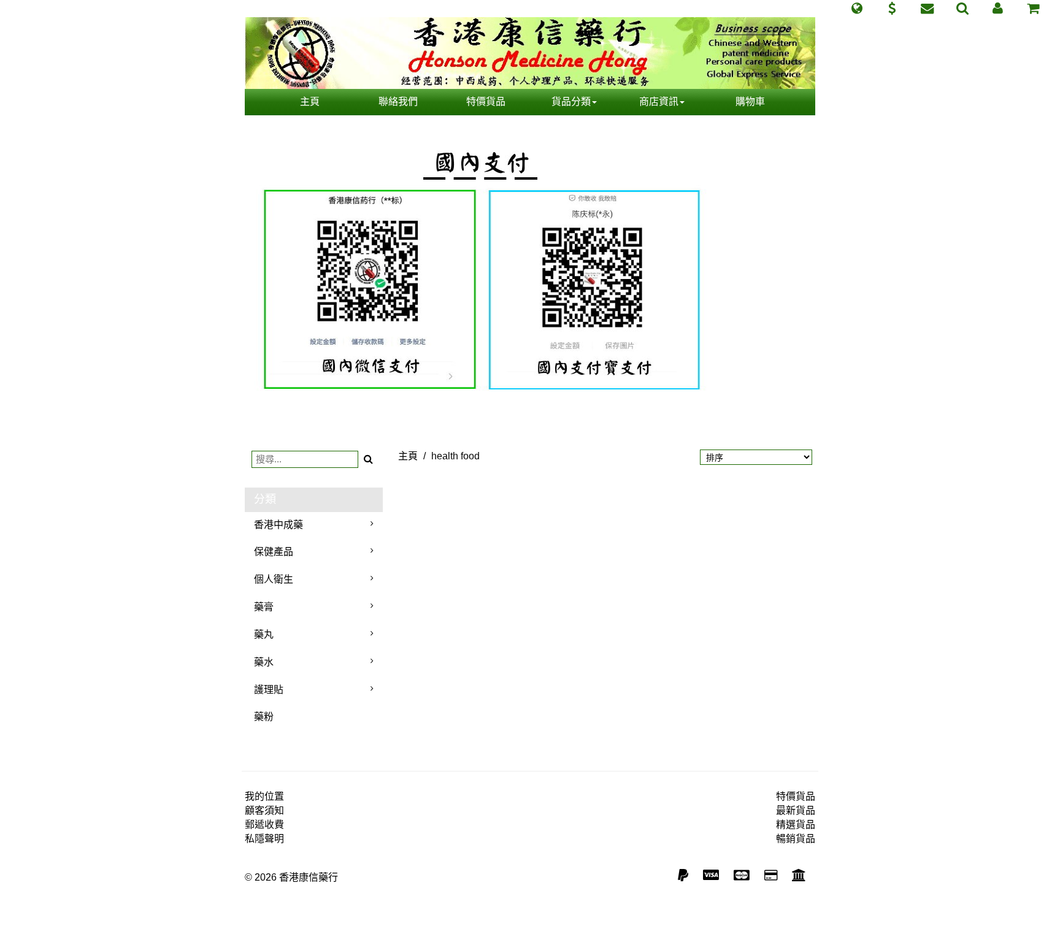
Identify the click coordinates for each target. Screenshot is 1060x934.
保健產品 (273, 551)
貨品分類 (571, 101)
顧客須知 (264, 810)
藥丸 (264, 634)
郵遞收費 (264, 824)
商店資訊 (658, 101)
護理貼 (268, 689)
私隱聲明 (264, 838)
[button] (856, 8)
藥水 (264, 662)
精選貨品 (795, 824)
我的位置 (264, 796)
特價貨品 (485, 101)
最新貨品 (795, 810)
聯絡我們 (398, 101)
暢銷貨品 (795, 838)
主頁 (310, 101)
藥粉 (264, 716)
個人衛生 (273, 579)
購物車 (750, 101)
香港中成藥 (278, 524)
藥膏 (264, 607)
